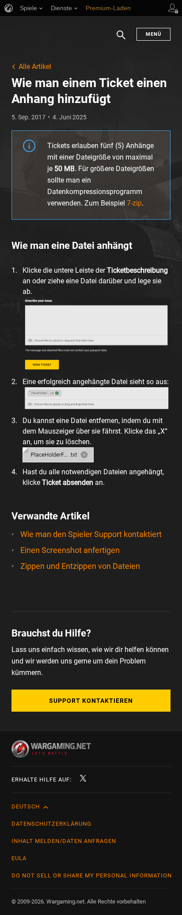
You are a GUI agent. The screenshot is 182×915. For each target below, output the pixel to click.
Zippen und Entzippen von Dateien (80, 566)
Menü (153, 34)
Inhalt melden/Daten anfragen (63, 841)
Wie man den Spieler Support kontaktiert (91, 534)
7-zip (134, 203)
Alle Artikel (35, 66)
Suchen (121, 39)
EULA (19, 858)
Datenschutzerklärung (51, 823)
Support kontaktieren (91, 700)
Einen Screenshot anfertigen (70, 550)
